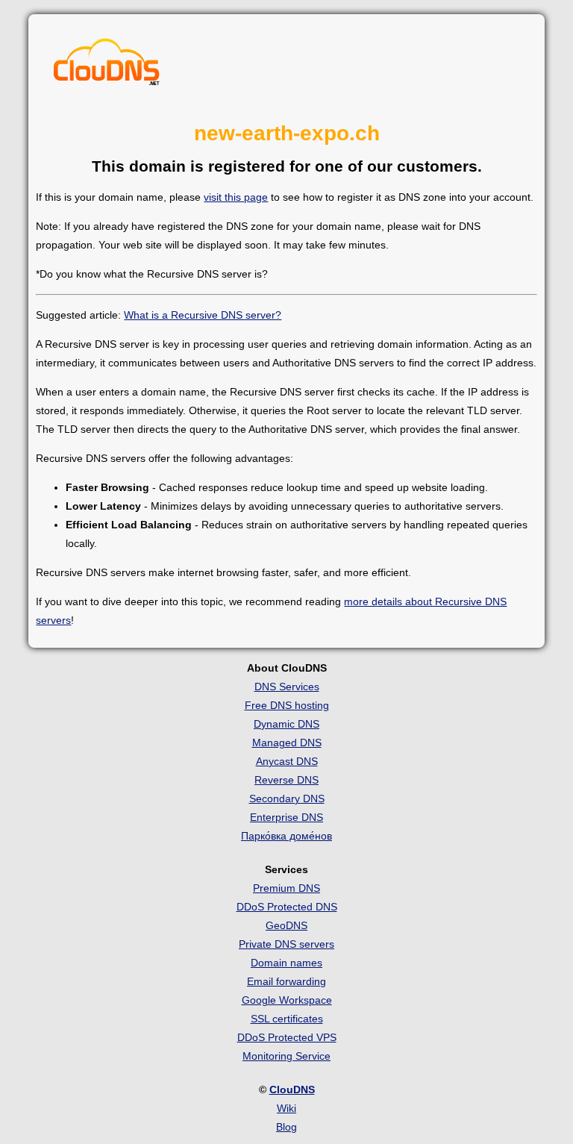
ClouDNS (292, 1089)
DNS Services (286, 687)
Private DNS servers (286, 944)
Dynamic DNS (286, 724)
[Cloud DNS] (107, 66)
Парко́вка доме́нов (286, 836)
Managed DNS (287, 742)
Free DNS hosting (287, 705)
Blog (286, 1127)
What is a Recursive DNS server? (202, 315)
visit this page (236, 197)
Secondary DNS (287, 798)
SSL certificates (287, 1019)
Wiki (286, 1108)
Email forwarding (286, 981)
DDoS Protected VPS (286, 1037)
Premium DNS (286, 888)
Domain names (286, 963)
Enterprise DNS (286, 817)
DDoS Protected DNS (287, 907)
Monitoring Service (286, 1056)
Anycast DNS (287, 761)
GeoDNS (286, 925)
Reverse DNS (286, 780)
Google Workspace (287, 1000)
